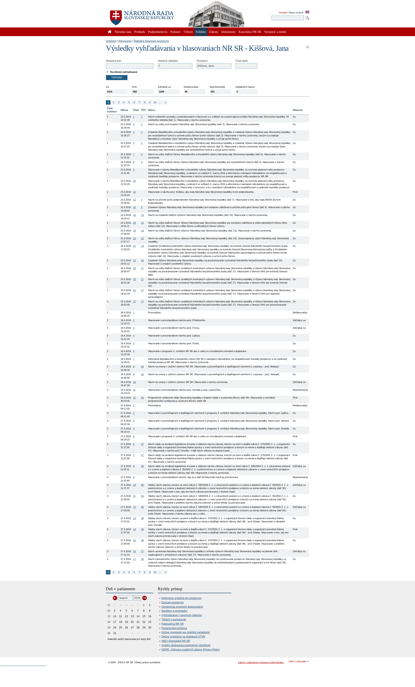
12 (134, 192)
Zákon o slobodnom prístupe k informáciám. (261, 662)
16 (134, 215)
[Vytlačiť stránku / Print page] (307, 45)
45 (142, 397)
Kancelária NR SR (250, 31)
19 (134, 230)
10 (155, 102)
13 (134, 199)
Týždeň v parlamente (173, 619)
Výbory (188, 31)
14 (142, 246)
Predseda (139, 31)
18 (134, 223)
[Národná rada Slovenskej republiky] (155, 15)
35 (108, 627)
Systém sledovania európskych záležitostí (185, 645)
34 (108, 621)
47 (142, 444)
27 (134, 301)
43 (142, 366)
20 (134, 238)
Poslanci (175, 31)
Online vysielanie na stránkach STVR (183, 636)
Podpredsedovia (157, 31)
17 (142, 268)
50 (142, 485)
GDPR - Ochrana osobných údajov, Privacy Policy (190, 649)
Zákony (213, 31)
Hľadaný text (113, 60)
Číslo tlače (242, 60)
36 (108, 633)
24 (134, 268)
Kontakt (283, 12)
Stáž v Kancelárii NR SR (175, 640)
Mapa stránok (296, 12)
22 (134, 260)
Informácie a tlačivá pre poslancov (181, 598)
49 (142, 466)
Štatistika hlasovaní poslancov (151, 41)
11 (134, 390)
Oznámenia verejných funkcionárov (182, 606)
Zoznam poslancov (172, 602)
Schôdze (111, 41)
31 (108, 605)
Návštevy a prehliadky (174, 610)
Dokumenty (228, 31)
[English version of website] (307, 12)
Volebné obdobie (168, 60)
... (160, 102)
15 (134, 207)
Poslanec (202, 60)
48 (142, 518)
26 (134, 290)
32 (108, 610)
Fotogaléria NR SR (172, 623)
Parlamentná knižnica (174, 628)
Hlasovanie (125, 41)
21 (134, 246)
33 (108, 616)
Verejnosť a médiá (275, 31)
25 (134, 279)
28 (142, 559)
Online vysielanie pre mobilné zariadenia (185, 632)
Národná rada (123, 31)
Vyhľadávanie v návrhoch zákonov (181, 615)
